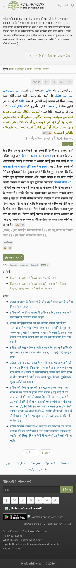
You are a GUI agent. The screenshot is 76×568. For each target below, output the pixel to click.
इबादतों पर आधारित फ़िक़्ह (52, 283)
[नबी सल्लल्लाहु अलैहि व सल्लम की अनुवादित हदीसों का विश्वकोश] (25, 5)
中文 (31, 469)
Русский (50, 463)
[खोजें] (59, 5)
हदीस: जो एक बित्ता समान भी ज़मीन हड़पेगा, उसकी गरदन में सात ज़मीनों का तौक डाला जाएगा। (40, 315)
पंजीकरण (67, 489)
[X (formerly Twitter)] (14, 500)
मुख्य (30, 55)
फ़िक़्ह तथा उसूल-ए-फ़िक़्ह (59, 55)
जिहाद (13, 288)
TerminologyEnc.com (35, 531)
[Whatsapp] (22, 500)
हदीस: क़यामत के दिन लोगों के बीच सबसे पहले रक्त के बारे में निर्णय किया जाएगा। (41, 304)
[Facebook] (6, 500)
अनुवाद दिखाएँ (14, 257)
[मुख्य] (3, 5)
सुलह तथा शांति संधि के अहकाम (35, 288)
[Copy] (44, 133)
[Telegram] (30, 500)
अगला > (46, 452)
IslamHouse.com (12, 535)
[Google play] (39, 500)
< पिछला (30, 452)
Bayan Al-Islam (11, 548)
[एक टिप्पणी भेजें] (49, 133)
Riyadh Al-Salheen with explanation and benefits (31, 544)
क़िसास (46, 69)
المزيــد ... (67, 144)
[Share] (46, 82)
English (21, 463)
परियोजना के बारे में (32, 524)
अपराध (37, 69)
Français (35, 463)
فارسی (43, 469)
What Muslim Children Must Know (22, 539)
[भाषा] (72, 5)
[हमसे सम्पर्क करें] (66, 5)
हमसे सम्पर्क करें (55, 524)
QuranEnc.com (11, 531)
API (70, 524)
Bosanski (65, 463)
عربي (8, 463)
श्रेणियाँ (39, 55)
